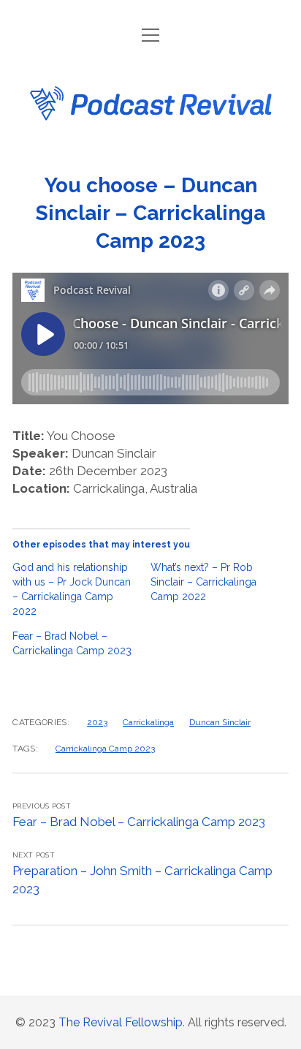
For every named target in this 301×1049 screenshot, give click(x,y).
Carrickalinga (148, 722)
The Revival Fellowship (120, 1022)
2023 (97, 722)
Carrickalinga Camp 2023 (105, 748)
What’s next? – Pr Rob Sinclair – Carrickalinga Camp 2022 (203, 581)
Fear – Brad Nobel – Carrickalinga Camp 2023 (138, 821)
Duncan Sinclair (220, 722)
